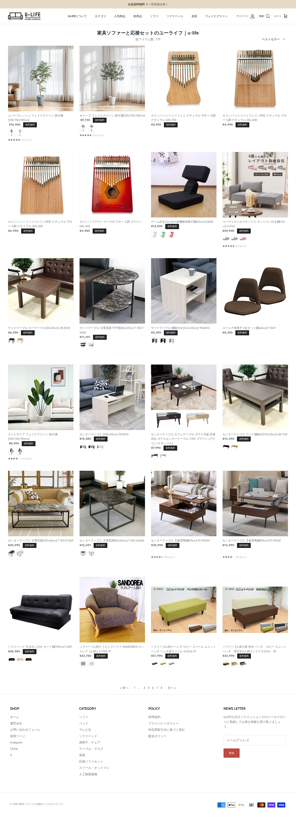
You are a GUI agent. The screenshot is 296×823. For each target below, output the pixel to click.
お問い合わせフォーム (25, 729)
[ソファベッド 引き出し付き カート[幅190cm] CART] (40, 609)
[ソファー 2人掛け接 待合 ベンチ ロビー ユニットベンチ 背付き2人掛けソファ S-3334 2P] (255, 609)
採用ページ (17, 736)
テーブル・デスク (91, 749)
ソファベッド (88, 736)
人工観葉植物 (88, 774)
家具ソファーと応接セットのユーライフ (41, 804)
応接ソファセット (91, 761)
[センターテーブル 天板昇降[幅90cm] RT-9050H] (183, 503)
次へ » (172, 688)
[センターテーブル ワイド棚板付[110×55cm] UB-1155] (255, 397)
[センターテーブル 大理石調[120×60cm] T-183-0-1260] (40, 503)
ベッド (83, 723)
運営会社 (16, 723)
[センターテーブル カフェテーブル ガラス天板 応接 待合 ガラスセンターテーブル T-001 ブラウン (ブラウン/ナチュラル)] (183, 397)
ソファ (154, 16)
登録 (231, 753)
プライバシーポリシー (163, 723)
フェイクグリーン (216, 16)
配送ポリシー (157, 736)
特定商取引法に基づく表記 (166, 729)
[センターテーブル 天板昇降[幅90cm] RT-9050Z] (255, 503)
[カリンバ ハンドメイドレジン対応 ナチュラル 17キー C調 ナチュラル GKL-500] (255, 78)
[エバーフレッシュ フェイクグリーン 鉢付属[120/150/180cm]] (40, 78)
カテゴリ (100, 16)
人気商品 (119, 16)
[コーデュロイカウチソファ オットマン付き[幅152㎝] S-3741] (255, 184)
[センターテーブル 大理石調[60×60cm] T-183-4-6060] (112, 503)
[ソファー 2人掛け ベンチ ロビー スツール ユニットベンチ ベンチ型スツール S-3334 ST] (183, 609)
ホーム (14, 717)
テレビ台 (85, 729)
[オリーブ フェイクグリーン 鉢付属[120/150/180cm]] (112, 78)
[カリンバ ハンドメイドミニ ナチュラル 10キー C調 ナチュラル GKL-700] (183, 78)
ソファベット (175, 16)
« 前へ (124, 688)
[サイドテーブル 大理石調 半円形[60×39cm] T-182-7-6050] (112, 291)
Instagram (16, 742)
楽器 (194, 16)
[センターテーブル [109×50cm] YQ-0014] (112, 397)
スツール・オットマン (94, 768)
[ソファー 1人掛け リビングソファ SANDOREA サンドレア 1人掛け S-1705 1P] (112, 609)
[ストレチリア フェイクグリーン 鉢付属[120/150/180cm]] (40, 397)
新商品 (138, 16)
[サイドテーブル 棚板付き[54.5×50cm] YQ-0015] (183, 291)
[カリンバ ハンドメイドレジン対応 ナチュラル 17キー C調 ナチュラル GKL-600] (40, 184)
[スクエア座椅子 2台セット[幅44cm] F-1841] (255, 291)
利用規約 (154, 717)
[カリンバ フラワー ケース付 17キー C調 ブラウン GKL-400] (112, 184)
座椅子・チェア (89, 742)
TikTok (14, 749)
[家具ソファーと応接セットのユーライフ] (24, 16)
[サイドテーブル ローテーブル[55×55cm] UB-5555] (40, 291)
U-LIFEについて (77, 16)
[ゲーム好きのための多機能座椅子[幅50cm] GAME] (183, 184)
